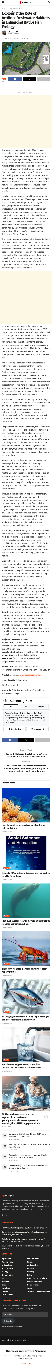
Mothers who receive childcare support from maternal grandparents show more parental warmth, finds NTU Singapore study (21, 1119)
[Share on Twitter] (29, 79)
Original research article (30, 675)
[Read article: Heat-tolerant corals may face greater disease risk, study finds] (26, 805)
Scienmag (10, 1340)
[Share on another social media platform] (43, 79)
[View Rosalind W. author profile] (4, 33)
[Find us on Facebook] (2, 1215)
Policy (29, 1275)
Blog (4, 1278)
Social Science (33, 1285)
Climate (5, 1291)
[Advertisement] (26, 87)
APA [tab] (11, 706)
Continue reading (26, 1364)
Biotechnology (8, 1275)
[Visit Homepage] (26, 2)
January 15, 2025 (7, 38)
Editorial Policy (33, 1259)
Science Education (34, 1282)
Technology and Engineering (38, 1291)
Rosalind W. (13, 32)
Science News (12, 9)
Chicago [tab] (41, 706)
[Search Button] (49, 2)
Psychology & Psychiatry (37, 1278)
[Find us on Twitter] (6, 1215)
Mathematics (32, 1265)
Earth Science (7, 1295)
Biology (5, 1272)
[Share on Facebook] (15, 79)
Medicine (30, 1268)
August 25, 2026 (7, 975)
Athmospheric (7, 1268)
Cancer (4, 1285)
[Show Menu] (3, 2)
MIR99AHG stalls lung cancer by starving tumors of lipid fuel (25, 1228)
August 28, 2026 (7, 832)
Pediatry (30, 1272)
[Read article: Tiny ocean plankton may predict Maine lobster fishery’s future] (26, 948)
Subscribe (8, 1321)
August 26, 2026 (7, 927)
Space (29, 1288)
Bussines (5, 1282)
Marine (21, 9)
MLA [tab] (26, 706)
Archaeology (7, 1265)
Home (4, 9)
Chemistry (6, 1288)
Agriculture (6, 1259)
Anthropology (7, 1262)
